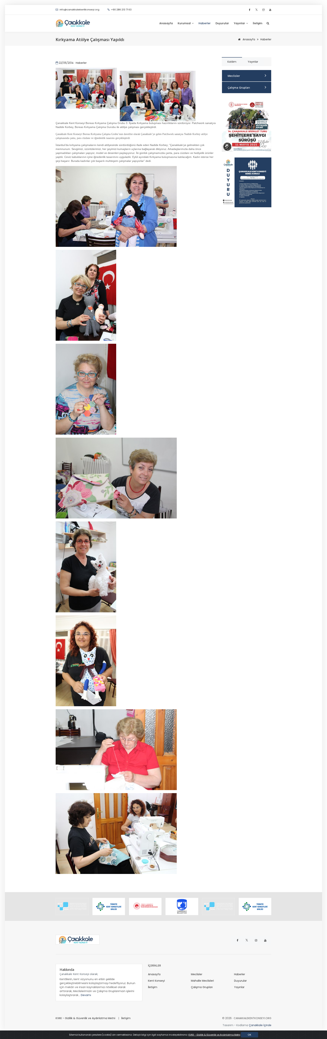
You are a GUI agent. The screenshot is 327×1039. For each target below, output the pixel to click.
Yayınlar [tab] (253, 62)
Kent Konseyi (156, 981)
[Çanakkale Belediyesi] (145, 906)
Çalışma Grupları (239, 87)
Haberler (205, 23)
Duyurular (222, 23)
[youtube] (270, 10)
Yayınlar (240, 23)
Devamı (86, 995)
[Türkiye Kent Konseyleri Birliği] (72, 906)
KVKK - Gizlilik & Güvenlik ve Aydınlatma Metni (85, 1018)
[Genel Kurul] (247, 182)
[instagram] (263, 10)
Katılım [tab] (231, 62)
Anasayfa (166, 23)
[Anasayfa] (74, 23)
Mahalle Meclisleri (202, 981)
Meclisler (234, 76)
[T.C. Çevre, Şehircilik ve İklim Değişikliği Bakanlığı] (108, 906)
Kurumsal (185, 23)
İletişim (257, 23)
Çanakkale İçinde (260, 1025)
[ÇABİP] (246, 125)
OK (249, 1035)
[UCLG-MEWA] (182, 906)
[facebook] (250, 10)
